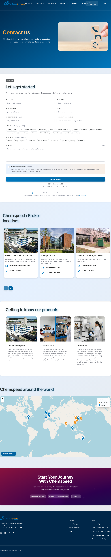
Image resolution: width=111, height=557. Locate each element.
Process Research (43, 140)
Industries (39, 3)
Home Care (56, 133)
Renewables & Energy (63, 129)
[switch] (105, 3)
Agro (15, 129)
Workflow (16, 137)
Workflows (51, 3)
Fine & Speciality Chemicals (28, 129)
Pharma (9, 129)
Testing (72, 140)
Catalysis (75, 129)
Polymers (84, 129)
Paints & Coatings (45, 133)
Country (60, 108)
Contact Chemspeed (74, 527)
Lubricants (34, 133)
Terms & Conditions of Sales (100, 527)
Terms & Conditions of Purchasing (101, 531)
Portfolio (27, 3)
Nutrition (76, 133)
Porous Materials (12, 133)
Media (74, 3)
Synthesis (32, 140)
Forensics (52, 129)
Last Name (61, 99)
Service (84, 3)
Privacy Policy (83, 195)
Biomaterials (42, 129)
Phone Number (14, 117)
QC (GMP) (81, 140)
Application (64, 140)
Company (63, 3)
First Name (10, 99)
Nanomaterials (24, 133)
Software (9, 140)
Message (9, 145)
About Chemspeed (74, 524)
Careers (71, 531)
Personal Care (67, 133)
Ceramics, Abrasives (96, 129)
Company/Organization (66, 117)
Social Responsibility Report (100, 539)
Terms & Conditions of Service (100, 535)
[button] (21, 253)
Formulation (54, 140)
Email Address (11, 108)
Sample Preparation (20, 140)
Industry (15, 126)
